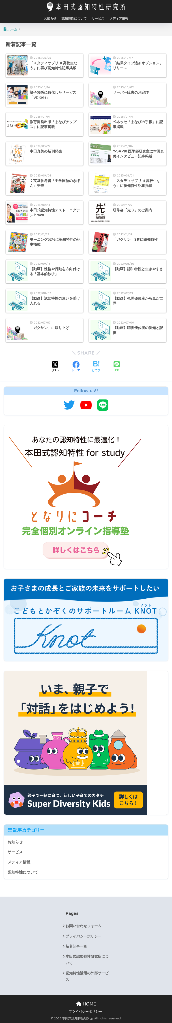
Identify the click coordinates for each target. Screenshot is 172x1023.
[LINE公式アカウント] (103, 405)
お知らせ (50, 18)
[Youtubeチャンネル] (86, 405)
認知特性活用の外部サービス (87, 976)
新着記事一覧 (76, 946)
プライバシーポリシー (83, 936)
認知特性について (74, 18)
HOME (88, 1004)
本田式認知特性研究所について (87, 960)
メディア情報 (119, 18)
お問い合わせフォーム (83, 926)
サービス (98, 18)
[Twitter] (69, 405)
